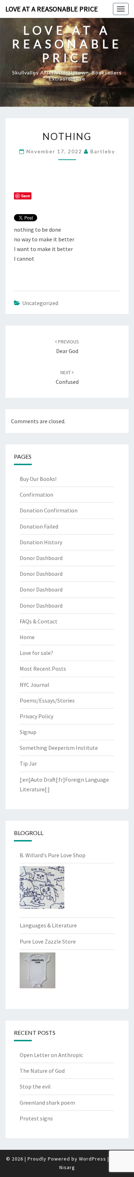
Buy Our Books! (38, 478)
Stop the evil (35, 1086)
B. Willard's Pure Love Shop (52, 855)
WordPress (92, 1159)
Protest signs (36, 1118)
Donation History (41, 542)
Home (27, 637)
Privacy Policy (36, 716)
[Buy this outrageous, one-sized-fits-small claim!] (37, 972)
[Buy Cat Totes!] (42, 889)
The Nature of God (42, 1070)
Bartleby (102, 151)
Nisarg (67, 1167)
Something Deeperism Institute (59, 747)
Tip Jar (28, 763)
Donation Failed (39, 526)
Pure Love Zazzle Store (48, 941)
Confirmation (36, 494)
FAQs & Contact (39, 621)
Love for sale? (36, 652)
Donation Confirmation (49, 510)
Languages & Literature (48, 925)
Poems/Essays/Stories (47, 700)
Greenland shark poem (47, 1102)
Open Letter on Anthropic (51, 1054)
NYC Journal (34, 684)
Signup (28, 731)
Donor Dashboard (41, 557)
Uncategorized (40, 303)
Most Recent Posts (43, 668)
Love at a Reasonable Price (51, 8)
